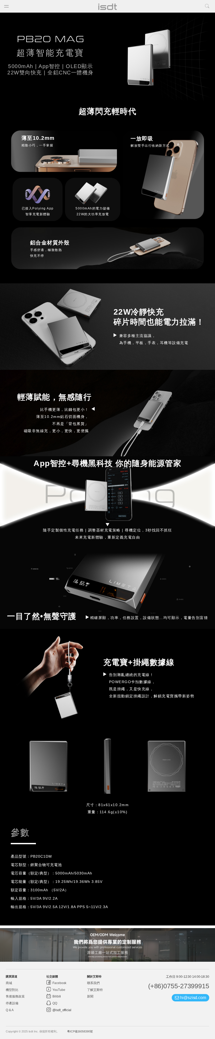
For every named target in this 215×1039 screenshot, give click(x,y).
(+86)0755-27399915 (178, 986)
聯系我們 (93, 983)
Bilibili (56, 996)
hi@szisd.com (192, 997)
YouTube (58, 990)
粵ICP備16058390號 (80, 1031)
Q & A (10, 1010)
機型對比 (12, 990)
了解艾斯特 (95, 990)
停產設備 (12, 1003)
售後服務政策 (15, 996)
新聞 (90, 996)
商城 (9, 983)
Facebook (59, 983)
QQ (54, 1003)
